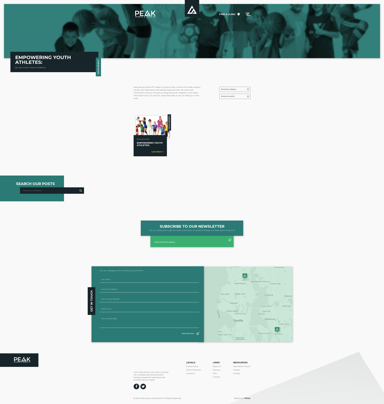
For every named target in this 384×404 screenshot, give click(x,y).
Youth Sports (98, 67)
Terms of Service (193, 370)
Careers (236, 370)
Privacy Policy (192, 366)
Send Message (188, 333)
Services (216, 370)
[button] (248, 14)
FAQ (214, 373)
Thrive (247, 398)
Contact (216, 377)
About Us (217, 366)
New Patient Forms (241, 366)
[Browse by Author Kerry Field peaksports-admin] (234, 96)
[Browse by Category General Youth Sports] (234, 89)
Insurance (190, 373)
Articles (236, 373)
